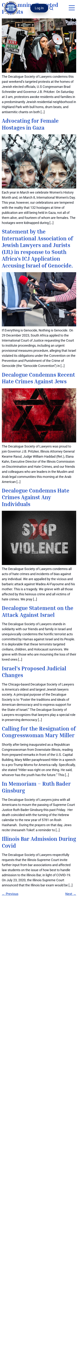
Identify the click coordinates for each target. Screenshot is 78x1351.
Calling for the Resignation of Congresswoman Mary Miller (39, 732)
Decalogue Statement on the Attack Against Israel (37, 611)
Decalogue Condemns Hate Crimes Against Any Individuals (35, 497)
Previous (10, 894)
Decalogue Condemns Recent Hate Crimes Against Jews (38, 378)
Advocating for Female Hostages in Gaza (30, 124)
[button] (71, 8)
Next (70, 894)
